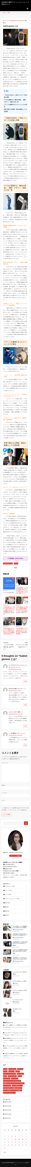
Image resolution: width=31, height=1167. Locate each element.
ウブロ (16, 563)
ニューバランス (7, 1085)
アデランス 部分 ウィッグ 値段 (19, 981)
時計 (5, 22)
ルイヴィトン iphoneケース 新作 (20, 990)
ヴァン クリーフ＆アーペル (9, 1073)
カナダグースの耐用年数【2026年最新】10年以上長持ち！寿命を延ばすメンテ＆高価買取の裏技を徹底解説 (20, 951)
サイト (3, 800)
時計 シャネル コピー (9, 864)
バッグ (8, 894)
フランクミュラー (12, 1076)
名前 (3, 785)
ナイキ (5, 1069)
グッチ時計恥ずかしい (17, 1085)
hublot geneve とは (8, 563)
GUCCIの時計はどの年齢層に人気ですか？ (13, 1088)
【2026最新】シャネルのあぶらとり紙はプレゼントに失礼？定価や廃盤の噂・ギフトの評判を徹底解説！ (20, 959)
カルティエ (11, 1071)
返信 (25, 681)
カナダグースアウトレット (9, 1092)
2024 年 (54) (7, 1110)
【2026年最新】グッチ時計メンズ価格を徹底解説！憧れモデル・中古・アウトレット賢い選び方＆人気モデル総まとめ (22, 609)
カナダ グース (20, 1073)
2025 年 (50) (7, 1106)
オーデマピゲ (7, 1078)
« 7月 (4, 1152)
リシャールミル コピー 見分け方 (20, 971)
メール (4, 793)
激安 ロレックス (7, 868)
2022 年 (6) (7, 1118)
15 (22, 1139)
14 (19, 1139)
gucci (5, 1076)
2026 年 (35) (7, 1102)
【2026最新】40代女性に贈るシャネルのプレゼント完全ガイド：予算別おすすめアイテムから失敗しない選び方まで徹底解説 (20, 935)
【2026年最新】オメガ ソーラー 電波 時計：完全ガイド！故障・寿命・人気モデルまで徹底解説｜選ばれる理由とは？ (9, 631)
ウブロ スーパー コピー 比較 (10, 870)
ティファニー (15, 1078)
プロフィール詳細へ (15, 855)
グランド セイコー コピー (10, 866)
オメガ (5, 1071)
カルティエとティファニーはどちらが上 (12, 1080)
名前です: (5, 852)
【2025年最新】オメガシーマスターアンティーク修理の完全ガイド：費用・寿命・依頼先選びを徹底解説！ (22, 631)
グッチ (17, 1071)
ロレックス (20, 1069)
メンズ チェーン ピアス (18, 999)
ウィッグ (8, 890)
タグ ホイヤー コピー (9, 873)
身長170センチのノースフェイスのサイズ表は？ (14, 1083)
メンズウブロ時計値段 (8, 592)
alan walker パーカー (17, 1008)
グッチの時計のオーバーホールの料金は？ (12, 1090)
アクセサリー (10, 886)
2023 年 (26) (7, 1114)
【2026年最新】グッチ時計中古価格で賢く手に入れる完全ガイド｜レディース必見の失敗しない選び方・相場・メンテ (22, 590)
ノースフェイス (12, 1069)
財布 (7, 911)
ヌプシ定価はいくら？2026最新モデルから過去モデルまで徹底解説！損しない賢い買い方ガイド (20, 927)
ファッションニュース (12, 898)
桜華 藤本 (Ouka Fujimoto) (17, 20)
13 (15, 1139)
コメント (5, 762)
